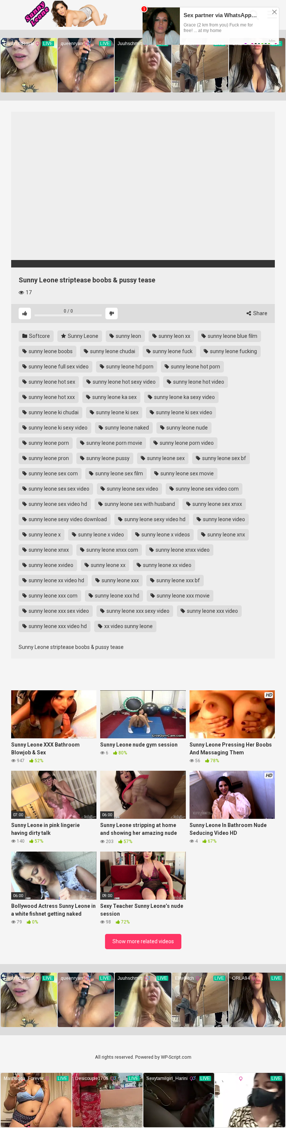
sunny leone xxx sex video (58, 611)
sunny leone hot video (198, 382)
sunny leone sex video (132, 489)
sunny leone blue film (232, 336)
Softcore (39, 336)
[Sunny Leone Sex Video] (76, 15)
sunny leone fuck (172, 351)
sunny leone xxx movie (183, 596)
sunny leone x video (100, 535)
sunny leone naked (126, 428)
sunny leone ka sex (114, 397)
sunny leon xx (174, 336)
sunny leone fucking (233, 351)
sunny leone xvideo (50, 565)
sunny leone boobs (50, 351)
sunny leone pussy (107, 458)
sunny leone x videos (165, 535)
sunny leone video (223, 519)
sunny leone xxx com (52, 596)
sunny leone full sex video (58, 367)
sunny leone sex (165, 458)
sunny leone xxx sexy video (137, 611)
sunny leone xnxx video (182, 550)
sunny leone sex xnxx (216, 504)
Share (259, 313)
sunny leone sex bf (223, 458)
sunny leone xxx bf (177, 580)
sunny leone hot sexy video (124, 382)
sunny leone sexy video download (67, 519)
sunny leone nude (186, 428)
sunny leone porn (48, 443)
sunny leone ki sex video (183, 412)
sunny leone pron (48, 458)
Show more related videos (143, 941)
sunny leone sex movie (186, 473)
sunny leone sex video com (207, 489)
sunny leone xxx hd (116, 596)
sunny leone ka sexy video (184, 397)
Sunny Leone (82, 336)
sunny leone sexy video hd (154, 519)
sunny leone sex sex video (58, 489)
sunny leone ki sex (117, 412)
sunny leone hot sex (51, 382)
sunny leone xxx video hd (57, 626)
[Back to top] (261, 1105)
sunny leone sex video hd (57, 504)
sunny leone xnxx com (111, 550)
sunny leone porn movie (113, 443)
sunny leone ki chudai (53, 412)
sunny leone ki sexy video (58, 428)
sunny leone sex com (53, 473)
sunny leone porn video (186, 443)
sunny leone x (44, 535)
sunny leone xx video (166, 565)
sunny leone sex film (118, 473)
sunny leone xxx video (212, 611)
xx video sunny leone (128, 626)
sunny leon (128, 336)
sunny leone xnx (225, 535)
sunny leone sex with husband (139, 504)
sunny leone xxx (120, 580)
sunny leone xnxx (48, 550)
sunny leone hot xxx (51, 397)
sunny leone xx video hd (56, 580)
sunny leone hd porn (129, 367)
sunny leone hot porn (195, 367)
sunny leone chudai (112, 351)
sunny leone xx (107, 565)
